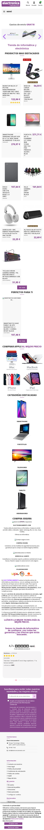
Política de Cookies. (17, 819)
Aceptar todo (13, 824)
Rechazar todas (13, 827)
